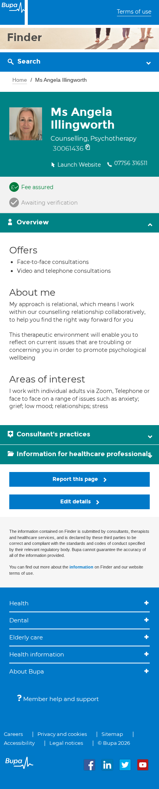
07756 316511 (130, 163)
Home (19, 80)
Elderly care (26, 637)
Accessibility (19, 743)
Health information (36, 654)
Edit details (76, 501)
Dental (19, 620)
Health (19, 603)
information (81, 567)
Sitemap (112, 734)
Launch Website (79, 164)
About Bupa (26, 671)
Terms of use (134, 11)
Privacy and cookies (62, 734)
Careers (13, 734)
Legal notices (66, 743)
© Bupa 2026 (114, 743)
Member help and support (60, 699)
